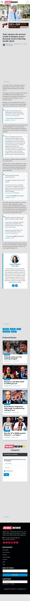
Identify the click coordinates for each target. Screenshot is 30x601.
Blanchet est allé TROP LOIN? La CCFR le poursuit (14, 383)
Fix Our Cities (6, 331)
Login (4, 564)
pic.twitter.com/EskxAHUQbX (12, 115)
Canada (14, 331)
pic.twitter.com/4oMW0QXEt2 (12, 193)
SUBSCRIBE (23, 459)
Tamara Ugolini (9, 44)
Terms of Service (6, 552)
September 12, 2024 (10, 120)
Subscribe (5, 554)
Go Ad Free (6, 81)
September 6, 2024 (9, 238)
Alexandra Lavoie (8, 385)
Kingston (6, 329)
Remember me (9, 471)
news (19, 329)
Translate (12, 584)
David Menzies (7, 437)
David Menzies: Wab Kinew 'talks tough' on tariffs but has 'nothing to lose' (14, 408)
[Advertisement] (15, 66)
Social (4, 562)
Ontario (13, 329)
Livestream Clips (7, 412)
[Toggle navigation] (2, 2)
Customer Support (6, 557)
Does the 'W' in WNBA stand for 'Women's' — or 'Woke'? (15, 434)
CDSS (4, 90)
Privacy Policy (5, 550)
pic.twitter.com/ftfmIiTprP (11, 233)
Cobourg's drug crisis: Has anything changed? (13, 358)
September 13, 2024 (10, 197)
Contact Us (5, 559)
